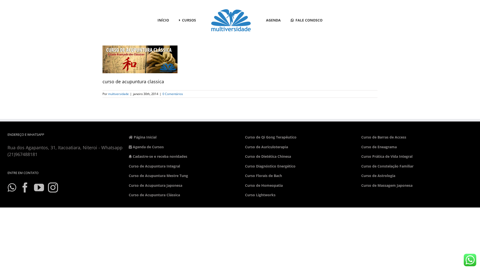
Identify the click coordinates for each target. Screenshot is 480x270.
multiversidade (118, 94)
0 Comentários (172, 94)
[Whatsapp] (12, 187)
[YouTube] (39, 187)
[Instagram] (53, 187)
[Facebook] (25, 187)
